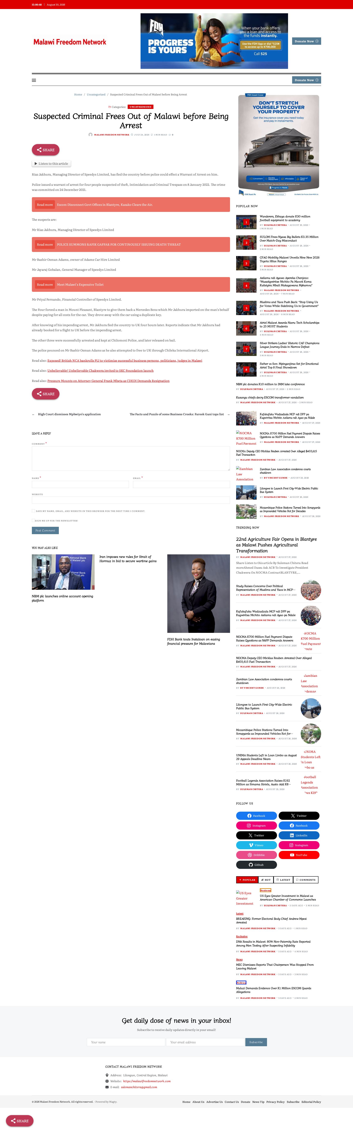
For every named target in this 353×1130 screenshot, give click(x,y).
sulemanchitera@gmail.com (139, 1087)
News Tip (258, 1102)
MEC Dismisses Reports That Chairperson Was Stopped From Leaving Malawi (275, 966)
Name (36, 478)
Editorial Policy (311, 1102)
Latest (240, 913)
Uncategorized (140, 106)
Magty (112, 1101)
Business (265, 890)
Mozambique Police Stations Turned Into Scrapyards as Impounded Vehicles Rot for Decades (290, 509)
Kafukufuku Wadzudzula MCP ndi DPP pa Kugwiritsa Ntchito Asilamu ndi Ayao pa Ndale (287, 416)
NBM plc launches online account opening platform (62, 598)
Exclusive (241, 936)
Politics (241, 982)
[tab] (247, 879)
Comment (39, 443)
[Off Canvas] (34, 80)
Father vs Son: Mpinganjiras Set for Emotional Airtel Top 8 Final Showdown (289, 365)
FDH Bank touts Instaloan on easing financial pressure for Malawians (193, 641)
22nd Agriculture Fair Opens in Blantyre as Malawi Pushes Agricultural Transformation (276, 544)
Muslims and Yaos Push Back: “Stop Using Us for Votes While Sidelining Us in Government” (289, 304)
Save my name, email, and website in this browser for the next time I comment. (90, 511)
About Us (198, 1102)
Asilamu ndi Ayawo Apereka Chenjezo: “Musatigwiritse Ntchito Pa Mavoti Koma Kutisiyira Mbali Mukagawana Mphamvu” (286, 281)
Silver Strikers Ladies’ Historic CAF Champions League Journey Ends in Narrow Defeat (289, 345)
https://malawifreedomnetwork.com (147, 1081)
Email (138, 478)
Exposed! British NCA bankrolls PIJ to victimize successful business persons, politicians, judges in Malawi (124, 360)
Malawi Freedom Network (111, 134)
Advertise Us (214, 1102)
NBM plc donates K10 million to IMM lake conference (270, 384)
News (239, 959)
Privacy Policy (275, 1102)
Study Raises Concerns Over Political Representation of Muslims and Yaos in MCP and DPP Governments (264, 589)
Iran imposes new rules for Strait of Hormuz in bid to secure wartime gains (127, 558)
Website (37, 494)
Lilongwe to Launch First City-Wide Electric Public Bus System (289, 490)
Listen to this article (53, 163)
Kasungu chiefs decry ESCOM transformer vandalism (270, 397)
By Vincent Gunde (276, 477)
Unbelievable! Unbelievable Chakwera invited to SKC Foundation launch (100, 370)
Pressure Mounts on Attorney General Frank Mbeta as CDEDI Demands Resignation (108, 380)
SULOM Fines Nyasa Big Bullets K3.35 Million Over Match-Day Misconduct (289, 238)
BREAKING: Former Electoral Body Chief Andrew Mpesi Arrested (271, 920)
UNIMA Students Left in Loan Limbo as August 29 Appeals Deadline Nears (266, 757)
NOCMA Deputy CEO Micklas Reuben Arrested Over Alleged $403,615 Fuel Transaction (276, 452)
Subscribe (293, 1102)
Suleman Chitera (275, 224)
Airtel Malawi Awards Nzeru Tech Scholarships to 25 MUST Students (289, 324)
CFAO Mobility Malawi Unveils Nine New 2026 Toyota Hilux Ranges (289, 259)
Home (186, 1102)
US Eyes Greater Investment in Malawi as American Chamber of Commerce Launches (288, 897)
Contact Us (232, 1102)
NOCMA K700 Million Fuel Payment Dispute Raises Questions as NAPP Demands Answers (290, 435)
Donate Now (304, 41)
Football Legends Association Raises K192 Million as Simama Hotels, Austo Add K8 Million (263, 784)
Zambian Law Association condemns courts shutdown (285, 470)
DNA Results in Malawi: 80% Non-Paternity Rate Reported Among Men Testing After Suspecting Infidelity (273, 943)
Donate (245, 1102)
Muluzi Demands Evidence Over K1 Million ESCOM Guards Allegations (273, 990)
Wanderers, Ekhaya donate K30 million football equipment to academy (285, 218)
